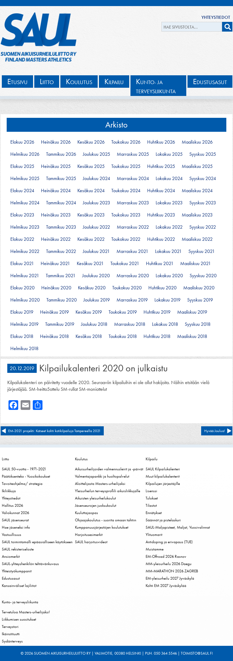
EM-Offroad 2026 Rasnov (166, 556)
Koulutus (81, 459)
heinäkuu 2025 (56, 166)
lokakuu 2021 (168, 251)
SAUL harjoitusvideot (91, 541)
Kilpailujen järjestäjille (163, 483)
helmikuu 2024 (24, 203)
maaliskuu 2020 (198, 288)
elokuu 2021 (22, 264)
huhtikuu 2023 (161, 215)
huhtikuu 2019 (157, 312)
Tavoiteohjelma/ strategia (22, 483)
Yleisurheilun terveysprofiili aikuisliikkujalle (107, 490)
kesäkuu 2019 (89, 312)
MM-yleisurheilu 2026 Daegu (168, 563)
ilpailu (114, 82)
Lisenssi (151, 490)
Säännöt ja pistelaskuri (163, 520)
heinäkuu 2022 (56, 239)
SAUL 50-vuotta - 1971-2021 (24, 469)
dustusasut (210, 82)
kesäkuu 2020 (92, 288)
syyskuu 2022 (202, 227)
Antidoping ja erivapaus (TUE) (169, 541)
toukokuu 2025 (125, 166)
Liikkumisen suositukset (19, 619)
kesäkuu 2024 (91, 191)
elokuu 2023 (22, 215)
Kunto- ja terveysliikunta (20, 602)
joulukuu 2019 (96, 300)
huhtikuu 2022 (161, 239)
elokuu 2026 (22, 142)
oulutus (79, 82)
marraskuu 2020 (132, 276)
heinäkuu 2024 (56, 191)
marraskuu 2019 (132, 300)
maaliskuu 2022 (197, 239)
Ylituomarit (154, 534)
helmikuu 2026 (24, 154)
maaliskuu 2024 (197, 191)
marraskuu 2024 (133, 178)
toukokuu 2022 (125, 239)
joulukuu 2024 (96, 178)
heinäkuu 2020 (56, 288)
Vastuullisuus (11, 534)
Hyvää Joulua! (214, 430)
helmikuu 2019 (24, 324)
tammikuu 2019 (59, 324)
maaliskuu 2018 (192, 336)
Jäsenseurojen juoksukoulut (95, 505)
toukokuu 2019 (123, 312)
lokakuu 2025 (169, 154)
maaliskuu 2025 (197, 166)
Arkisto (116, 124)
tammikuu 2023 (61, 227)
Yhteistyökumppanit (17, 571)
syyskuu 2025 (202, 154)
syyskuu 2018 (198, 324)
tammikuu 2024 (61, 203)
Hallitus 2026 (12, 505)
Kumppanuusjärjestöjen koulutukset (101, 527)
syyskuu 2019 (200, 300)
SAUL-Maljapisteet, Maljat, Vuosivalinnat (178, 527)
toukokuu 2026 (125, 142)
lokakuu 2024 (169, 178)
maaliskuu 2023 (197, 215)
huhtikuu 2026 (161, 142)
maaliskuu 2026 (197, 142)
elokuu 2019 (21, 312)
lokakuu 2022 (169, 227)
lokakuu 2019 (167, 300)
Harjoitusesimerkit (89, 534)
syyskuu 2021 (201, 251)
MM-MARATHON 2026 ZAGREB (172, 571)
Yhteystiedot (215, 17)
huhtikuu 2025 (161, 166)
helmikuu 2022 (24, 251)
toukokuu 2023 (125, 215)
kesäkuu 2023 (91, 215)
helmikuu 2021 (24, 276)
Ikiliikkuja (9, 490)
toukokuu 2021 (124, 264)
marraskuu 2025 (133, 154)
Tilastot (151, 505)
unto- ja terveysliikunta (156, 86)
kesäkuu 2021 (90, 264)
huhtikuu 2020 (162, 288)
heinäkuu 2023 (56, 215)
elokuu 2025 (22, 166)
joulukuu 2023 (96, 203)
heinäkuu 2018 (54, 336)
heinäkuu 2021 (55, 264)
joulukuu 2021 (96, 251)
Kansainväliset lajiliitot (19, 585)
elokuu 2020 (22, 288)
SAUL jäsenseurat (15, 520)
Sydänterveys (12, 641)
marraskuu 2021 (132, 251)
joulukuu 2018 (94, 324)
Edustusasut (11, 578)
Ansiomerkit (11, 556)
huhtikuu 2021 (160, 264)
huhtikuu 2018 (157, 336)
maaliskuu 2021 (195, 264)
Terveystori (10, 626)
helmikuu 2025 (24, 178)
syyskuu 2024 (202, 178)
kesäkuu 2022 (91, 239)
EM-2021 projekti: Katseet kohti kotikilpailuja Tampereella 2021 (54, 430)
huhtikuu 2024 (161, 191)
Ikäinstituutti (11, 633)
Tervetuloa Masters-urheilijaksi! (26, 612)
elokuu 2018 (21, 336)
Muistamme (155, 549)
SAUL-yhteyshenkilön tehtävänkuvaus (30, 563)
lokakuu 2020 (169, 276)
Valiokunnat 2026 (15, 512)
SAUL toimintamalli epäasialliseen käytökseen (37, 541)
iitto (47, 82)
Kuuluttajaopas (86, 512)
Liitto (5, 459)
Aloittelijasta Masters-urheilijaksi (100, 483)
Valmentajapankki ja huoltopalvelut (102, 476)
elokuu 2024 (22, 191)
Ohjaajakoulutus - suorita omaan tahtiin (105, 520)
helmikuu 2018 (24, 349)
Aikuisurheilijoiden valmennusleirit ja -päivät (109, 469)
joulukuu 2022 (96, 227)
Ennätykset (154, 512)
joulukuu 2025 (96, 154)
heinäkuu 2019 (54, 312)
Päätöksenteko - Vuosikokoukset (26, 476)
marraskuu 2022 (133, 227)
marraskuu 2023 (133, 203)
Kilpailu (151, 459)
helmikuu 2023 (24, 227)
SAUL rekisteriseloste (18, 549)
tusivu (17, 82)
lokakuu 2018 (165, 324)
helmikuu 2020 (25, 300)
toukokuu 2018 (123, 336)
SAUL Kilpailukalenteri (163, 469)
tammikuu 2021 (61, 276)
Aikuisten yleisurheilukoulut (95, 498)
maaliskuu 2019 (192, 312)
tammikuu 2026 (61, 154)
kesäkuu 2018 (89, 336)
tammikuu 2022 (61, 251)
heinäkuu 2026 (56, 142)
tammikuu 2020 (61, 300)
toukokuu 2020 (127, 288)
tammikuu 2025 (61, 178)
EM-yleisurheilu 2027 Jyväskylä (170, 578)
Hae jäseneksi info (16, 527)
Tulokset (152, 498)
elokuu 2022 (22, 239)
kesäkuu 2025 (91, 166)
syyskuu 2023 (202, 203)
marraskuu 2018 (129, 324)
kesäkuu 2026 (91, 142)
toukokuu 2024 (125, 191)
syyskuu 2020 (203, 276)
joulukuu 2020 (96, 276)
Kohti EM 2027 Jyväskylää (166, 585)
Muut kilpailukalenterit (163, 476)
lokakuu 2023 (169, 203)
